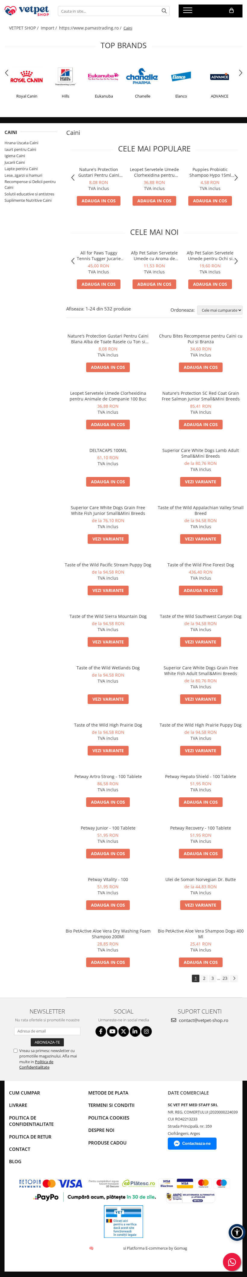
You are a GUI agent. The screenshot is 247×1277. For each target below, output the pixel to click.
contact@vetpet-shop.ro (203, 1020)
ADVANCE (219, 96)
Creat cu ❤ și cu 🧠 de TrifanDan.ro (91, 1248)
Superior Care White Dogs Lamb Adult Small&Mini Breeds (200, 453)
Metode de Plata (108, 1093)
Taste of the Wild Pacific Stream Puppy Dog (108, 565)
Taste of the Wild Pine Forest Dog (200, 565)
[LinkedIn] (135, 1031)
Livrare (18, 1105)
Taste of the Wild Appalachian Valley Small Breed (201, 510)
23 (225, 978)
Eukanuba (104, 96)
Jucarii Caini (15, 162)
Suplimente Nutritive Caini (28, 200)
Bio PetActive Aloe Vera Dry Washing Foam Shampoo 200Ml (108, 933)
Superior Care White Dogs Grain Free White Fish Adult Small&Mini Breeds (201, 670)
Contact (19, 1149)
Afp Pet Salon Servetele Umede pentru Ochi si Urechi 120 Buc (210, 255)
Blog (15, 1161)
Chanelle (142, 96)
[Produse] (188, 12)
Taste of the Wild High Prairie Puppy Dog (201, 725)
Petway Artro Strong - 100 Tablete (108, 776)
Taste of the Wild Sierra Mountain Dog (108, 616)
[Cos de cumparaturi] (231, 11)
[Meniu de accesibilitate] (237, 1232)
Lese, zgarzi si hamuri (23, 175)
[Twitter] (123, 1031)
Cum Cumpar (24, 1093)
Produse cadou (107, 1143)
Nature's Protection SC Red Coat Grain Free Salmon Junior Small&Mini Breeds (201, 396)
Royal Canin (26, 96)
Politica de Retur (30, 1137)
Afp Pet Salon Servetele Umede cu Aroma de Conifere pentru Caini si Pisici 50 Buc (154, 255)
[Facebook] (100, 1031)
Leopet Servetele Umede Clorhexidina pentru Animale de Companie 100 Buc (154, 172)
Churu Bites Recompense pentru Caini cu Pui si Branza (200, 338)
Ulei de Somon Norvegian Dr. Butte (200, 879)
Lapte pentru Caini (21, 168)
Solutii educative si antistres (29, 194)
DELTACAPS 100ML (108, 450)
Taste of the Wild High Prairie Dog (108, 725)
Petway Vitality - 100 (108, 879)
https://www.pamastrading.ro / (91, 28)
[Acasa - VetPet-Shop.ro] (27, 11)
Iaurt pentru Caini (20, 149)
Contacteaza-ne (196, 1143)
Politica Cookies (108, 1118)
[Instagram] (146, 1031)
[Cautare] (164, 11)
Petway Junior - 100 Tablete (108, 828)
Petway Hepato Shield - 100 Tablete (200, 776)
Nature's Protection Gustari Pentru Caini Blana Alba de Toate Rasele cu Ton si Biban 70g (98, 172)
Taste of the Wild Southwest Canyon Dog (201, 616)
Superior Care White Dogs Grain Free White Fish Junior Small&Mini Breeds (108, 510)
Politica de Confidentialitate (36, 1064)
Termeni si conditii (111, 1105)
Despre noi (101, 1130)
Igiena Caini (15, 155)
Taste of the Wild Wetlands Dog (108, 668)
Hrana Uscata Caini (21, 142)
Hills (65, 96)
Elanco (181, 96)
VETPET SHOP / (24, 28)
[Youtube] (112, 1031)
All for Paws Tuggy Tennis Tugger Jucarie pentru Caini (99, 255)
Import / (49, 28)
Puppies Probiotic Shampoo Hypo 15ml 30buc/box (210, 172)
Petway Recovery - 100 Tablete (200, 828)
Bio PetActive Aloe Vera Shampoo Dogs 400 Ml (201, 933)
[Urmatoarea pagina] (234, 978)
